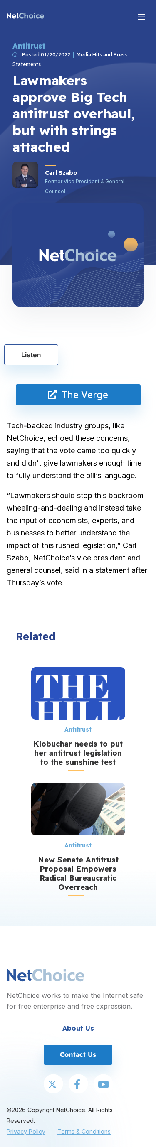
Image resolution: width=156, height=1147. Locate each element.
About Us (78, 1028)
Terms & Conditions (84, 1131)
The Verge (82, 394)
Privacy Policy (26, 1131)
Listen (31, 355)
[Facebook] (78, 1085)
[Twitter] (53, 1085)
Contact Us (78, 1054)
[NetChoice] (25, 16)
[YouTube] (103, 1085)
